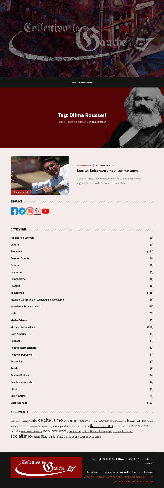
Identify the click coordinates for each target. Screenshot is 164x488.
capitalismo (50, 420)
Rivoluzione (97, 431)
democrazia (112, 421)
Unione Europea (79, 437)
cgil (65, 421)
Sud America (84, 165)
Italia (13, 313)
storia (68, 437)
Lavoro (106, 425)
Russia (14, 368)
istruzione (85, 426)
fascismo (15, 426)
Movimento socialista (23, 327)
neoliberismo (54, 431)
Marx (15, 430)
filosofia (23, 426)
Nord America (19, 334)
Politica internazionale (23, 347)
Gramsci (46, 426)
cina (71, 420)
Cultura (15, 244)
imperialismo (64, 426)
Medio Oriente (19, 320)
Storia (14, 389)
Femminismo (18, 279)
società (36, 436)
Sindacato (127, 431)
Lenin (117, 426)
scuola (117, 431)
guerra (54, 426)
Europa (15, 265)
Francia (31, 426)
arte (20, 421)
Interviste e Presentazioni (25, 306)
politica (86, 431)
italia (94, 425)
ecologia (122, 421)
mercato (38, 432)
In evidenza (17, 292)
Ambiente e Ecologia (22, 237)
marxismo (28, 431)
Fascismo (16, 272)
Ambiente (14, 421)
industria (75, 426)
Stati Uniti (48, 436)
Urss (91, 436)
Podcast (15, 340)
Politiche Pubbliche (22, 354)
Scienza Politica (20, 375)
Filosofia (15, 285)
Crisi (103, 421)
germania (38, 426)
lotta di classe (140, 426)
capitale (30, 420)
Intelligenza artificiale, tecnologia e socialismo (37, 299)
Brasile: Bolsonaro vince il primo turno (107, 171)
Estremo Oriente (20, 258)
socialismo (21, 436)
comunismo (82, 421)
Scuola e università (22, 382)
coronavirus (96, 421)
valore (98, 437)
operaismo (74, 431)
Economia (16, 251)
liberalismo (125, 426)
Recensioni (17, 361)
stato (60, 436)
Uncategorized (19, 402)
